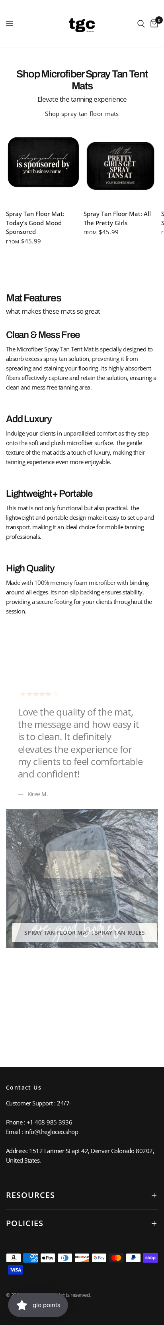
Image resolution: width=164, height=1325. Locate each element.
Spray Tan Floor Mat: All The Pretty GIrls (117, 218)
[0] (153, 24)
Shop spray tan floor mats (82, 113)
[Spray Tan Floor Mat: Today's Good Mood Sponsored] (43, 166)
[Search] (141, 24)
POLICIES (24, 1223)
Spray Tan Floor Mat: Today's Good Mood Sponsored (35, 222)
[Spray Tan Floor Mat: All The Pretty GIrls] (121, 166)
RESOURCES (30, 1195)
